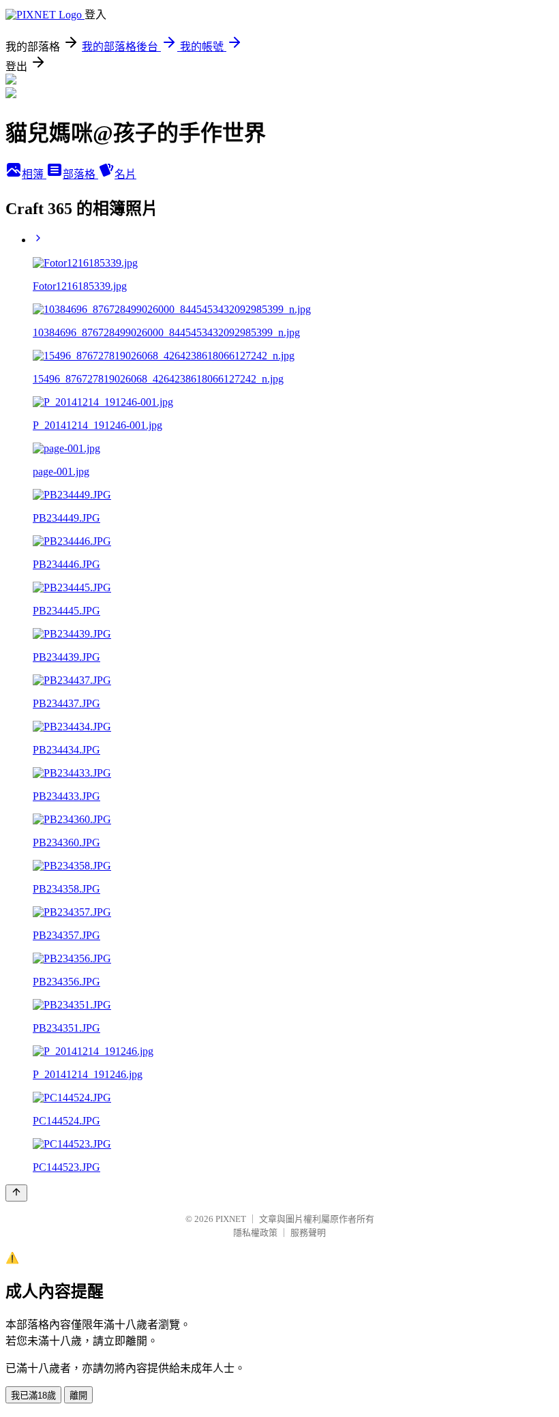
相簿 (34, 174)
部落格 (80, 174)
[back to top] (16, 1193)
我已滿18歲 (33, 1395)
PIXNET (230, 1219)
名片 (125, 174)
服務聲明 (308, 1232)
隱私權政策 (255, 1232)
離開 (78, 1395)
